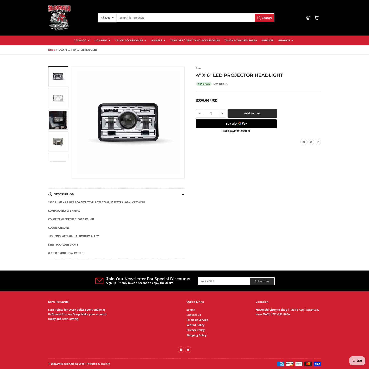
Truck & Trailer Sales (240, 40)
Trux (198, 68)
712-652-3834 (281, 314)
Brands (284, 40)
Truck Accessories (129, 40)
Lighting (100, 40)
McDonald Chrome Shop (71, 363)
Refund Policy (195, 325)
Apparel (267, 40)
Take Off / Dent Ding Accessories (195, 40)
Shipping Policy (196, 335)
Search (190, 309)
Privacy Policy (195, 330)
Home (51, 49)
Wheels (156, 40)
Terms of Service (197, 320)
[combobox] (195, 17)
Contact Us (193, 315)
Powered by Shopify (98, 363)
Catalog (80, 40)
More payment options (236, 130)
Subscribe (262, 281)
